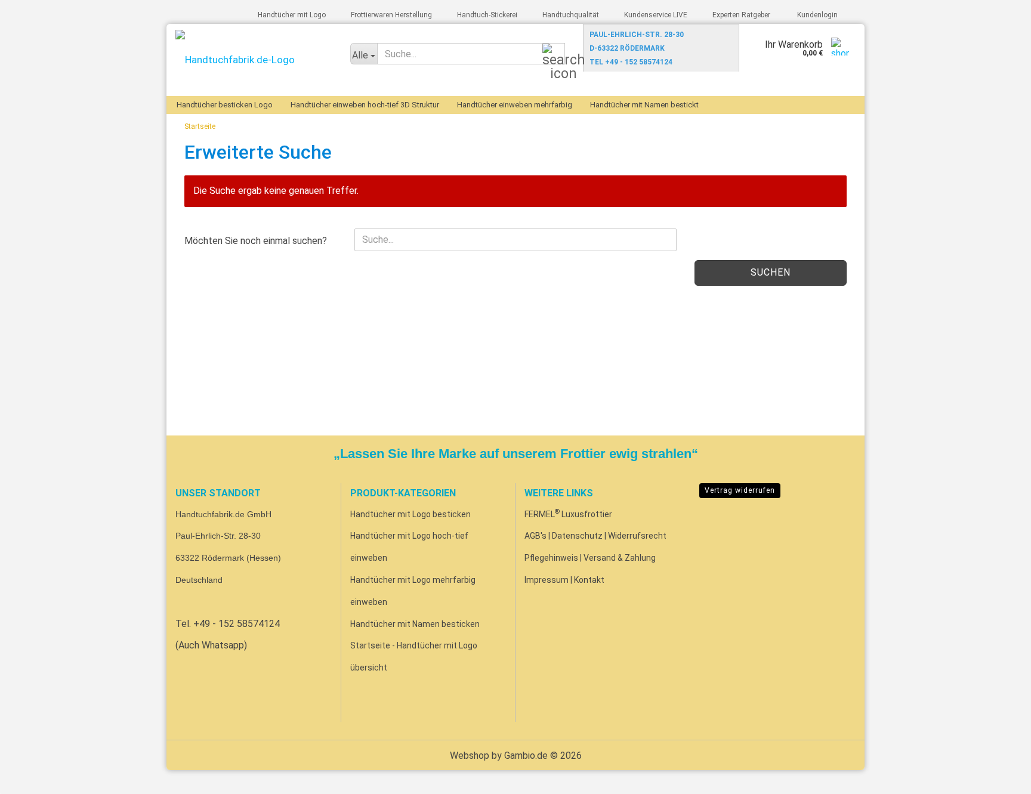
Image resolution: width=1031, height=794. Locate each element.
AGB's (535, 535)
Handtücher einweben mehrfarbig (514, 104)
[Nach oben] (998, 776)
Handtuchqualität (570, 15)
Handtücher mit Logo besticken (410, 514)
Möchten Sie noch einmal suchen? (255, 240)
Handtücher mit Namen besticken (415, 624)
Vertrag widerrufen (740, 490)
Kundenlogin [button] (816, 15)
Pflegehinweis (551, 558)
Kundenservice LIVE (654, 15)
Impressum (546, 580)
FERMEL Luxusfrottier (568, 514)
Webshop (469, 755)
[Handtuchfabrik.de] (253, 60)
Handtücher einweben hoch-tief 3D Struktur (365, 104)
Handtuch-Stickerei (486, 15)
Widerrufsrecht (637, 535)
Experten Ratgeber (740, 15)
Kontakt (589, 580)
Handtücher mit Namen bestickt (644, 104)
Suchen (771, 272)
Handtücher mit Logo (291, 15)
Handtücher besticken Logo (225, 104)
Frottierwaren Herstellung (390, 15)
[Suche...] (553, 54)
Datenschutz (577, 535)
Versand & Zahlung (620, 558)
